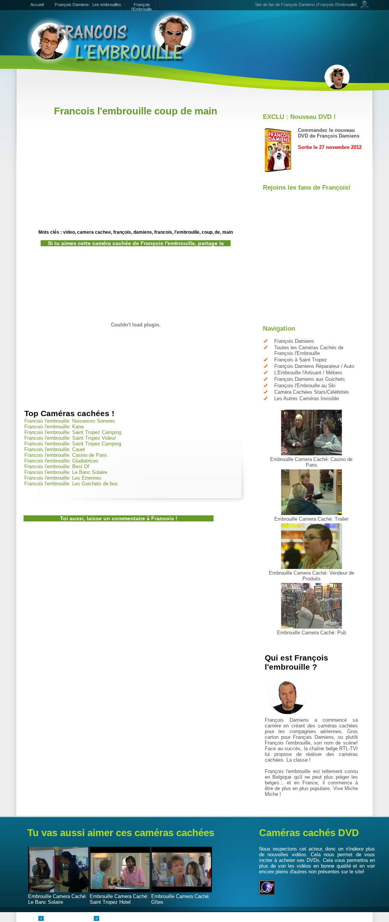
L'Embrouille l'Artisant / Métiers (308, 372)
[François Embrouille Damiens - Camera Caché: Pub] (311, 627)
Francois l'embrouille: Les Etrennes (62, 478)
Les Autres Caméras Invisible (306, 398)
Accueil (37, 4)
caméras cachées (338, 726)
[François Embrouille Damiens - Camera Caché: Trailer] (311, 513)
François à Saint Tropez (300, 360)
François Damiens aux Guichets (309, 379)
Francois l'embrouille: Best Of (56, 466)
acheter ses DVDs (299, 860)
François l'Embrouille (141, 6)
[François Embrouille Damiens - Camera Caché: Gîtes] (181, 890)
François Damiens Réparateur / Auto (314, 366)
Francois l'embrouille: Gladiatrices (61, 461)
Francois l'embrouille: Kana (54, 426)
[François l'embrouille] (112, 38)
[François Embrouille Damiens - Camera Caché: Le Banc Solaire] (58, 890)
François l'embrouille (287, 743)
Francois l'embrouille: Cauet (54, 449)
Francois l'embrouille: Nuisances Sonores (69, 421)
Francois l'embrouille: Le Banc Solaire (65, 472)
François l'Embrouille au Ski (304, 385)
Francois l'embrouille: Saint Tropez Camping (72, 432)
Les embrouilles (106, 4)
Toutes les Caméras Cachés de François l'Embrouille (308, 350)
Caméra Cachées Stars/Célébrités (311, 392)
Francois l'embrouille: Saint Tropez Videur (70, 438)
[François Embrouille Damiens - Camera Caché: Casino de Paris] (311, 453)
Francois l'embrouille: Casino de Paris (65, 455)
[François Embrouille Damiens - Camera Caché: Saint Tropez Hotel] (120, 890)
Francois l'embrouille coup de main (135, 111)
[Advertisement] (162, 102)
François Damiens (72, 4)
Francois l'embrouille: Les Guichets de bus (71, 483)
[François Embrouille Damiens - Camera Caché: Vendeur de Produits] (311, 567)
